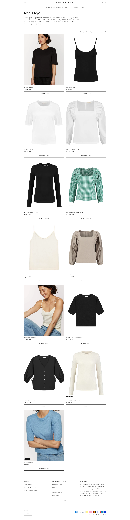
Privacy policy (55, 495)
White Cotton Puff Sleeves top (73, 149)
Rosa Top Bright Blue (29, 462)
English (27, 513)
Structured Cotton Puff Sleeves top (74, 274)
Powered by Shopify (102, 514)
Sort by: (82, 32)
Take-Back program (57, 490)
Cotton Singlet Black (70, 87)
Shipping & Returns (57, 484)
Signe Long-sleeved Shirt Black (31, 212)
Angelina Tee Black (28, 87)
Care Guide (55, 487)
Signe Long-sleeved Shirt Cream (73, 400)
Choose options (44, 93)
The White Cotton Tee (29, 149)
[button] (25, 2)
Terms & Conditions (57, 492)
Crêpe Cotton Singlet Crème (30, 274)
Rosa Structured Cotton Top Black (74, 337)
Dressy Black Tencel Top (29, 400)
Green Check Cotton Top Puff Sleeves (75, 212)
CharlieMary (95, 514)
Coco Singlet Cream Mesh (30, 337)
